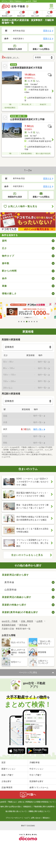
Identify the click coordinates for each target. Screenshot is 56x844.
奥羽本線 (9, 582)
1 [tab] (19, 321)
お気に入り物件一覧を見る (22, 206)
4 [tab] (26, 321)
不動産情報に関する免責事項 (43, 807)
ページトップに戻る (28, 672)
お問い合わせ (35, 818)
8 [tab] (37, 321)
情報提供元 (27, 807)
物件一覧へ (38, 429)
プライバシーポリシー (13, 818)
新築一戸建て (7, 775)
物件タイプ (8, 255)
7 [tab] (34, 321)
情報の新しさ (9, 293)
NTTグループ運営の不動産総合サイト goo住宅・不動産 (19, 1)
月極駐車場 (34, 762)
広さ (4, 248)
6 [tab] (32, 321)
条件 (4, 278)
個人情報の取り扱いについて (15, 811)
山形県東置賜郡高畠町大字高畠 (26, 67)
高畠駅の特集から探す (14, 604)
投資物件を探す (36, 781)
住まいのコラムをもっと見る (27, 555)
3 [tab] (24, 321)
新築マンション (8, 769)
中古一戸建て (35, 775)
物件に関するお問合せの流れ (10, 807)
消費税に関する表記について (38, 811)
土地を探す (6, 781)
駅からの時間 (9, 270)
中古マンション (36, 769)
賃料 (4, 240)
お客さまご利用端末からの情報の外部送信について (36, 802)
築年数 (5, 263)
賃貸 (3, 762)
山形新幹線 (10, 589)
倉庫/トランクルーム (38, 787)
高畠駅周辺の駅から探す (15, 574)
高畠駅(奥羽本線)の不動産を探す (20, 612)
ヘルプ (26, 818)
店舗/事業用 (6, 787)
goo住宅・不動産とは (8, 802)
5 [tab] (29, 321)
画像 (4, 285)
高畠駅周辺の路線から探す (16, 597)
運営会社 (46, 818)
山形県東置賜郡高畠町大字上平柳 (27, 119)
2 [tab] (21, 321)
